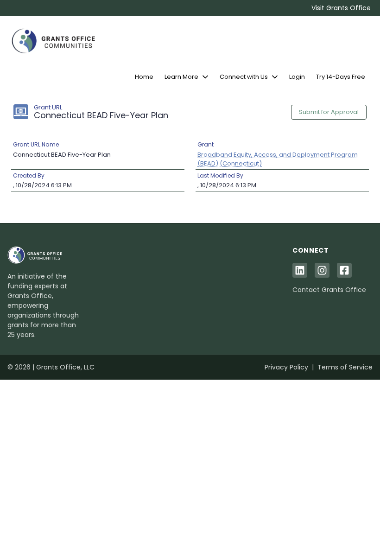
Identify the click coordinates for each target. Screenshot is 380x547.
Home (144, 76)
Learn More (181, 76)
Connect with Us (244, 76)
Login (297, 76)
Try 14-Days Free (340, 76)
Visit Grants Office (341, 8)
